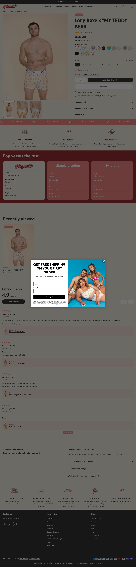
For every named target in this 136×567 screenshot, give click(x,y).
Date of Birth (36, 287)
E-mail (35, 280)
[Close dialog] (104, 261)
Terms (61, 304)
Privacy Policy (57, 304)
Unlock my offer (49, 297)
